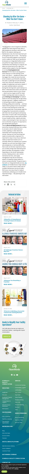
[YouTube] (17, 375)
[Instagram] (14, 375)
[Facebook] (12, 375)
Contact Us (6, 336)
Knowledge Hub (10, 8)
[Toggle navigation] (25, 3)
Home (3, 8)
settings (16, 468)
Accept (4, 471)
